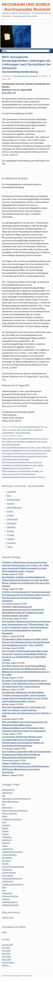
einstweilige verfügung (12, 819)
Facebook (11, 543)
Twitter (10, 547)
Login (4, 932)
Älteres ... (6, 965)
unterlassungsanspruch (12, 878)
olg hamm (6, 861)
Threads (10, 535)
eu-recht (13, 430)
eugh (18, 430)
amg (20, 427)
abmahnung (7, 793)
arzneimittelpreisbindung (31, 427)
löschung (6, 843)
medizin (29, 430)
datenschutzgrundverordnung (15, 810)
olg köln (5, 864)
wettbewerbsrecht (9, 902)
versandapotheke (8, 433)
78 (21, 140)
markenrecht (7, 849)
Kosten (10, 511)
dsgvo (4, 816)
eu (8, 430)
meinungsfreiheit (9, 855)
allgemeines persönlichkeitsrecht (16, 799)
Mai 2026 (6, 954)
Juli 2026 (6, 948)
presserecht (7, 870)
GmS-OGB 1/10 (9, 93)
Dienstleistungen (14, 507)
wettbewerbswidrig (10, 905)
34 (10, 155)
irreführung (6, 837)
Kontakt (10, 515)
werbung (6, 899)
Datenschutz (12, 519)
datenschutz (7, 807)
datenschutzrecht (9, 813)
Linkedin (10, 539)
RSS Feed (8, 918)
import (23, 430)
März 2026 (6, 959)
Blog (9, 496)
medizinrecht (37, 430)
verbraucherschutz (10, 896)
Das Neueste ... (8, 962)
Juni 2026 (6, 951)
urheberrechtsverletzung (12, 884)
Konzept (10, 504)
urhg (4, 887)
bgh (42, 427)
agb (3, 796)
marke (4, 846)
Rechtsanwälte (13, 500)
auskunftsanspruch (10, 802)
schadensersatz (9, 873)
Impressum (12, 523)
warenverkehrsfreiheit (22, 433)
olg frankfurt (7, 858)
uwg (4, 890)
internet (5, 834)
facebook (6, 825)
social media (7, 875)
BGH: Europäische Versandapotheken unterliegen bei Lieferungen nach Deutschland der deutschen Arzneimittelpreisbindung (26, 64)
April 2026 (6, 957)
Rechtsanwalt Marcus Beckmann (26, 76)
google (5, 828)
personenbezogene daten (13, 867)
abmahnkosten (8, 790)
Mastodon (11, 527)
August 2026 (7, 945)
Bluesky (10, 531)
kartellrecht (7, 840)
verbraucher (7, 893)
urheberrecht (7, 881)
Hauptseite (11, 492)
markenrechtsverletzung (12, 852)
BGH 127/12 (7, 406)
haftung (5, 831)
